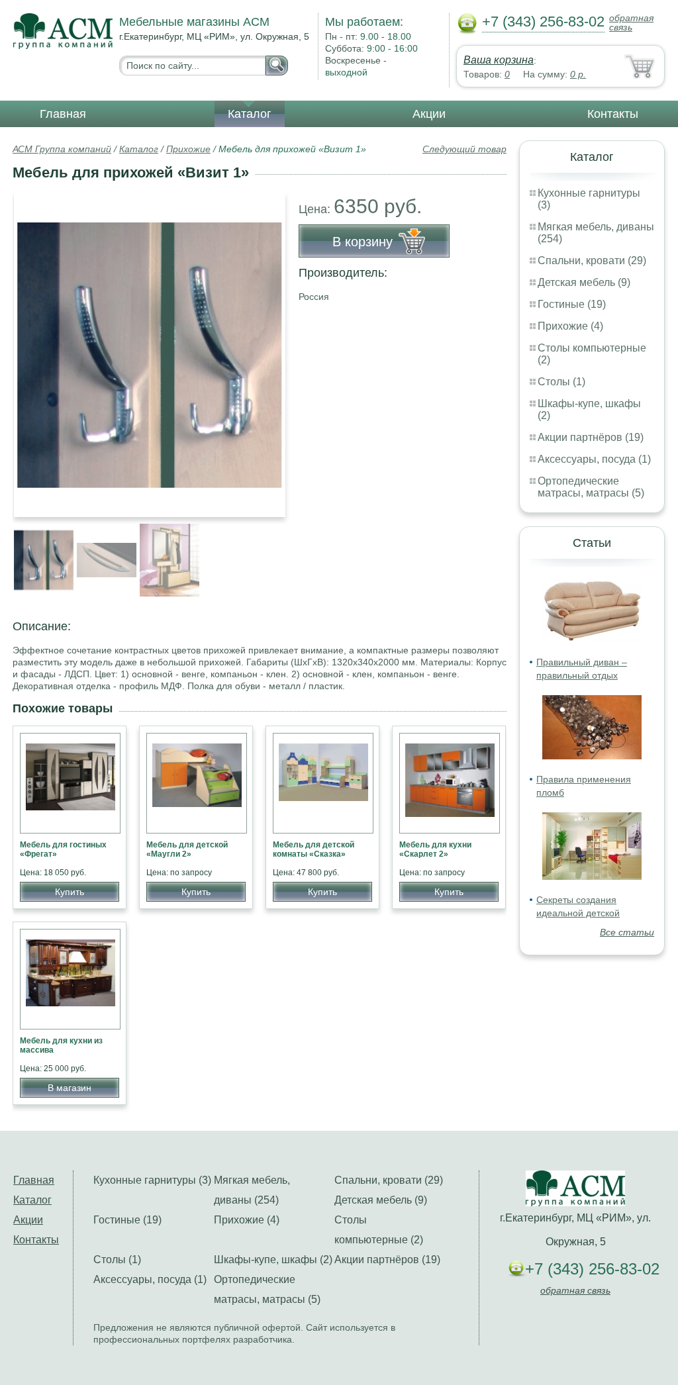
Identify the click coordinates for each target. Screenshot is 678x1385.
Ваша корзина (498, 60)
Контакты (612, 113)
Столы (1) (561, 381)
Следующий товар (464, 149)
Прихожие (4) (570, 326)
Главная (63, 113)
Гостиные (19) (572, 304)
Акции (429, 113)
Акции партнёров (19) (591, 437)
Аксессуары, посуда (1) (594, 459)
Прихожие (188, 149)
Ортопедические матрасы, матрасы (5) (591, 487)
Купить (69, 891)
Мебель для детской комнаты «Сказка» (313, 849)
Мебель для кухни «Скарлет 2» (435, 849)
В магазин (69, 1087)
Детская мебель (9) (584, 282)
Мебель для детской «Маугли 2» (187, 849)
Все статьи (627, 932)
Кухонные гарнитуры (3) (152, 1180)
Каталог (249, 113)
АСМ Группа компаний (62, 149)
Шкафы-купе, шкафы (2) (273, 1259)
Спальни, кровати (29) (592, 260)
